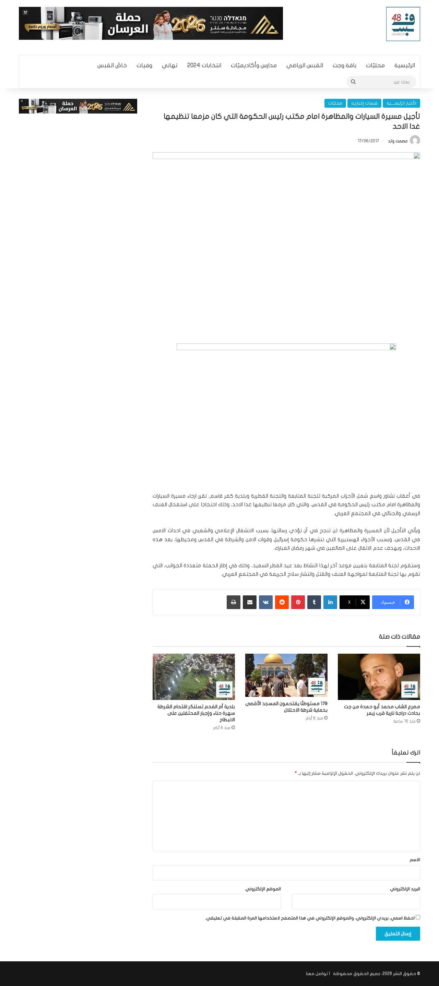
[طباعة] (233, 602)
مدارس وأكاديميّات (254, 65)
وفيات (144, 65)
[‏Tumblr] (314, 602)
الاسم (415, 859)
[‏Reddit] (282, 602)
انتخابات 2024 (204, 65)
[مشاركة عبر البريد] (250, 602)
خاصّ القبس (112, 65)
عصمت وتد (398, 141)
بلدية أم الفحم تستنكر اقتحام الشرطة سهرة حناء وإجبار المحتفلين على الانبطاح (196, 713)
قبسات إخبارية (364, 103)
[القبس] (403, 24)
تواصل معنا (317, 973)
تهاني (170, 65)
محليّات (375, 65)
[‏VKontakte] (266, 602)
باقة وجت (344, 65)
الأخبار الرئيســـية (401, 103)
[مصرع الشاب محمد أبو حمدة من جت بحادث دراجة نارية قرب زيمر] (379, 677)
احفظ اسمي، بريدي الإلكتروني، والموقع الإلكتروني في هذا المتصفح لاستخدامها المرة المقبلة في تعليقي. (310, 918)
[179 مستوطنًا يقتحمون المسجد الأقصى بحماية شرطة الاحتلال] (286, 675)
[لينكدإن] (330, 602)
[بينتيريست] (298, 602)
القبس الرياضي (304, 65)
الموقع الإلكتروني (263, 889)
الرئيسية (404, 65)
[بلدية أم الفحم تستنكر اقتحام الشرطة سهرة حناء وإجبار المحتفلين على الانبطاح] (194, 677)
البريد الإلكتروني (405, 889)
